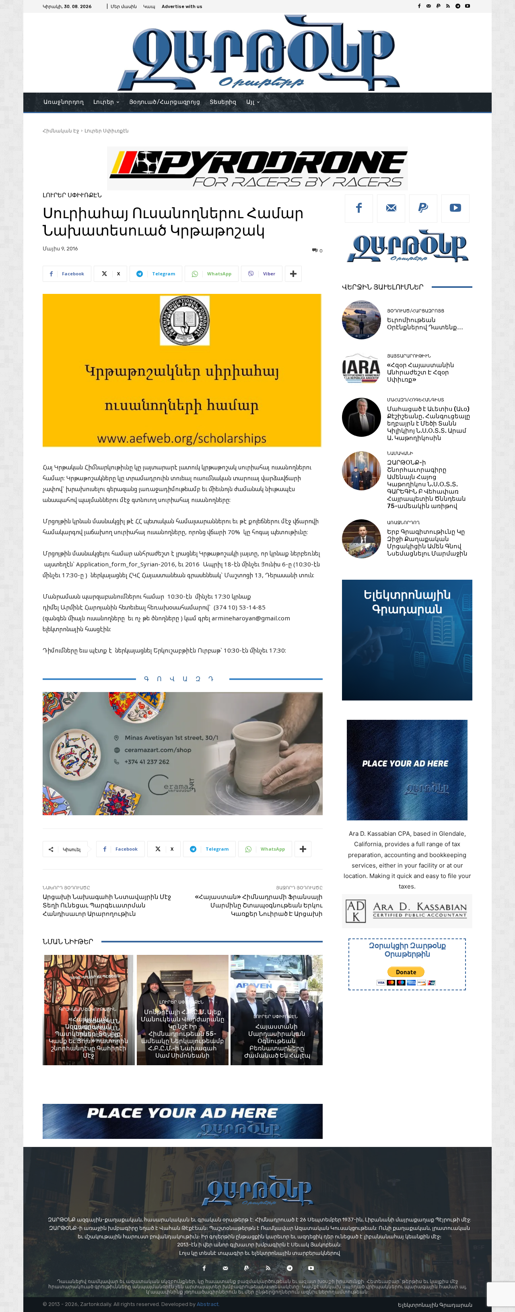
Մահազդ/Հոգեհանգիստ (415, 400)
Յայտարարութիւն (409, 356)
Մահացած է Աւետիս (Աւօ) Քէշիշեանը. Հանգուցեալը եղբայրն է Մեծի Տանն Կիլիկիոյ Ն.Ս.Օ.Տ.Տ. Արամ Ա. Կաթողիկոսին (428, 423)
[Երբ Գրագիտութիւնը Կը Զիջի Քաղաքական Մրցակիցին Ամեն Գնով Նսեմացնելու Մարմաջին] (361, 538)
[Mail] (429, 6)
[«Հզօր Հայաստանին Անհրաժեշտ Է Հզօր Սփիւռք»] (361, 368)
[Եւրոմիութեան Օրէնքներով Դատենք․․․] (361, 319)
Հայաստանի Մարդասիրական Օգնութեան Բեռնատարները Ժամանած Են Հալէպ (277, 1041)
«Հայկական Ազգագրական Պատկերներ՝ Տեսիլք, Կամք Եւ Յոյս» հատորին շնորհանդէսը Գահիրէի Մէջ (88, 1037)
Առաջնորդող (403, 523)
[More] (293, 274)
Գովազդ (182, 679)
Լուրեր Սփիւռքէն (106, 130)
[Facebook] (419, 6)
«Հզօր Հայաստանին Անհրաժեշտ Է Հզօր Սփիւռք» (420, 372)
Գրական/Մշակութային (87, 1009)
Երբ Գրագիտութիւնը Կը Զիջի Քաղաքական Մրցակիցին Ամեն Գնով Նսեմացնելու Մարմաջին (427, 542)
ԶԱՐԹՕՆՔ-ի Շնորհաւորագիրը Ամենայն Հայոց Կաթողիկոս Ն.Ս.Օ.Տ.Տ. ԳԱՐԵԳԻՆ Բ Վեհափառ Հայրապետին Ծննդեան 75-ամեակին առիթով (426, 484)
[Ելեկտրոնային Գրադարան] (407, 640)
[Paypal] (438, 6)
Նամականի (400, 453)
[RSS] (448, 6)
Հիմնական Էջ (61, 130)
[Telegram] (458, 6)
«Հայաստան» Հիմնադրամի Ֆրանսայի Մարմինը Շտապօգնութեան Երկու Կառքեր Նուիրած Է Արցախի (259, 905)
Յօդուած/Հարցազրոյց (415, 311)
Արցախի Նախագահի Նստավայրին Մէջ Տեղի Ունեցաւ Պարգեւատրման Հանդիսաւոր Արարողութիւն (107, 905)
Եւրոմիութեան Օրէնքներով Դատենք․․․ (425, 323)
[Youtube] (467, 6)
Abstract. (208, 1304)
